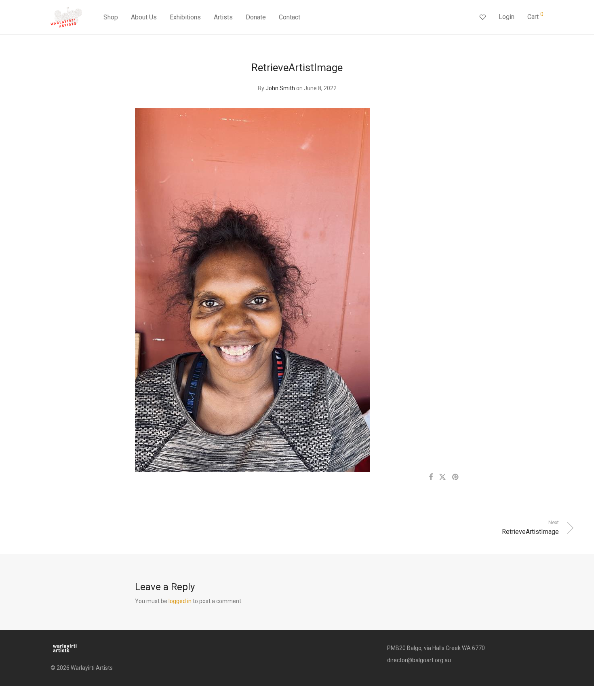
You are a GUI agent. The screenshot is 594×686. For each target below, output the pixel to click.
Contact (289, 17)
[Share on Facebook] (431, 477)
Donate (256, 17)
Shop (110, 17)
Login (506, 17)
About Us (144, 17)
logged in (180, 601)
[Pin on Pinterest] (455, 477)
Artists (223, 17)
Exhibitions (185, 17)
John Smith (280, 88)
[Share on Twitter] (442, 477)
